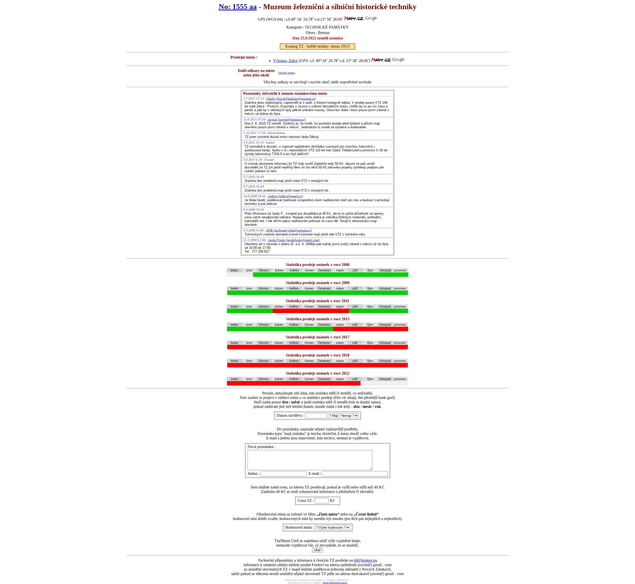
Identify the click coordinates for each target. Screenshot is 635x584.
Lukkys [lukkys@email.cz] (285, 196)
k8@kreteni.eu (365, 560)
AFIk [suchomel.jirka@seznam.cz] (289, 230)
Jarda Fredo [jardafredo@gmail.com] (294, 240)
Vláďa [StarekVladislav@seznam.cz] (291, 98)
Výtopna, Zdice (285, 61)
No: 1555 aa (238, 6)
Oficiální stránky (286, 73)
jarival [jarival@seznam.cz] (287, 119)
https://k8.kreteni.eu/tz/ (335, 583)
